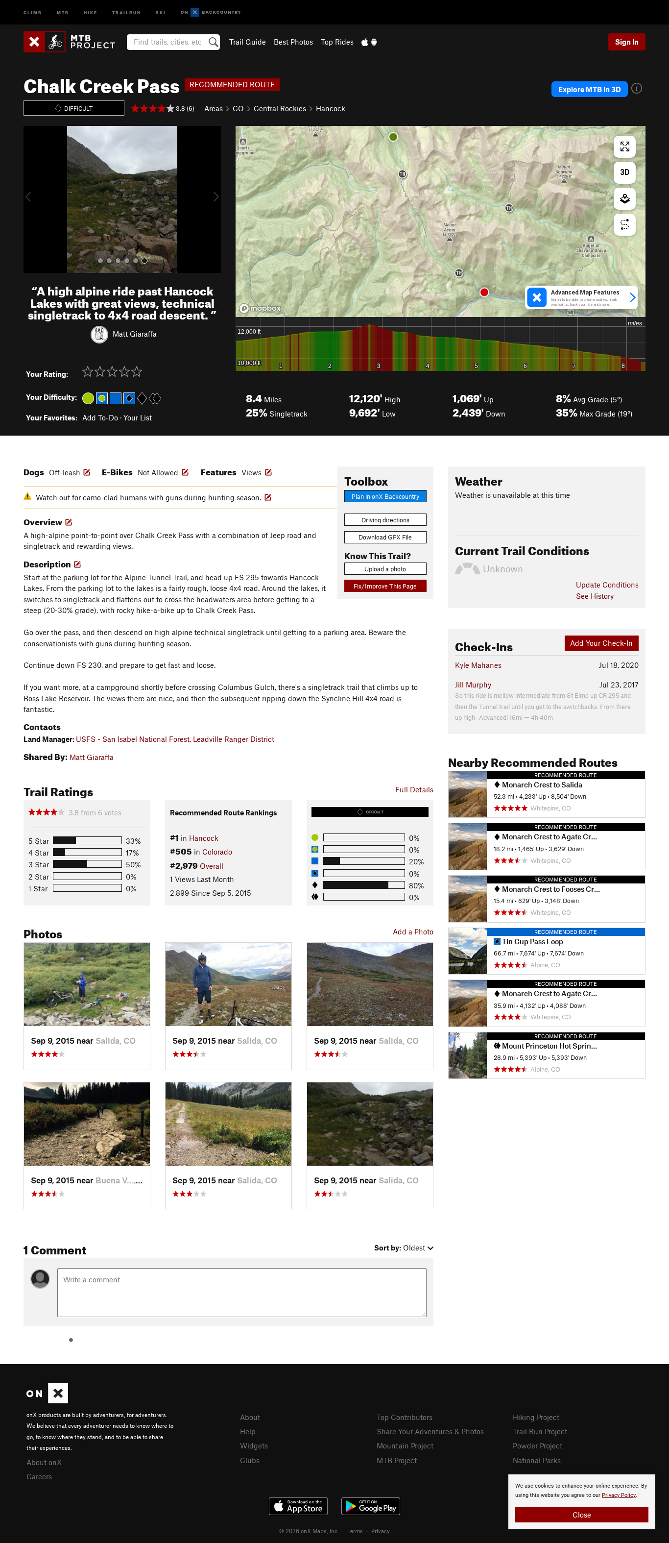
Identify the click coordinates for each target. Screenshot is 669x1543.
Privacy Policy (619, 1495)
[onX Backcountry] (210, 12)
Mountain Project (405, 1445)
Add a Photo (413, 931)
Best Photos (293, 41)
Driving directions (385, 520)
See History (595, 595)
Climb (33, 12)
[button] (33, 199)
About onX (44, 1462)
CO (238, 108)
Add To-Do (100, 417)
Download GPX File (385, 537)
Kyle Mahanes (478, 665)
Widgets (254, 1445)
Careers (39, 1476)
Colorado (217, 851)
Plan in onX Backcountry (385, 496)
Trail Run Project (540, 1431)
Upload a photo (385, 569)
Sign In (627, 41)
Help (248, 1431)
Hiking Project (536, 1417)
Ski (161, 12)
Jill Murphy (473, 684)
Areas (213, 108)
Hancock (330, 108)
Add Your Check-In (601, 642)
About (250, 1417)
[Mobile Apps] (369, 41)
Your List (137, 417)
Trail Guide (247, 41)
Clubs (250, 1460)
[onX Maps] (47, 1400)
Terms (355, 1530)
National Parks (537, 1460)
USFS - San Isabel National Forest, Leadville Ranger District (175, 739)
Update (607, 584)
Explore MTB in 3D (589, 89)
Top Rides (337, 41)
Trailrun (126, 12)
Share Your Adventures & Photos (430, 1431)
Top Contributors (404, 1417)
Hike (90, 12)
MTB (63, 12)
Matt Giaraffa (135, 333)
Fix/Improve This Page (385, 586)
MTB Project (397, 1460)
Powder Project (537, 1445)
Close (582, 1514)
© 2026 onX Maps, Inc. (309, 1530)
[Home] (74, 41)
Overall (211, 865)
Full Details (414, 789)
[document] (581, 1501)
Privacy (380, 1530)
